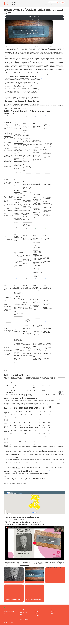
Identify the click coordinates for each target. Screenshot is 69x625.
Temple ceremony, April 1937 (9, 299)
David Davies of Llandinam (28, 79)
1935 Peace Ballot (25, 52)
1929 (27, 222)
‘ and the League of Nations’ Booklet (28, 155)
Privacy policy (7, 613)
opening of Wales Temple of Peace (12, 93)
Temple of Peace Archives (53, 105)
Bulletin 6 (35, 258)
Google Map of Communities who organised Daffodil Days (18, 481)
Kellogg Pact (29, 91)
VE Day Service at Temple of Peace (37, 343)
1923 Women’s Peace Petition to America (53, 50)
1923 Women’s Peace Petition (33, 89)
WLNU (5, 108)
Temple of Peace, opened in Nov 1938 (37, 53)
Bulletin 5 (35, 256)
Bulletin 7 (35, 259)
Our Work (45, 4)
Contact (59, 4)
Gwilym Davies (10, 108)
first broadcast (8, 161)
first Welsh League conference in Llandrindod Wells (48, 59)
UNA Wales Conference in (46, 352)
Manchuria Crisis (47, 455)
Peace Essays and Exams (38, 394)
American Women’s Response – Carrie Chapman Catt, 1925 (37, 142)
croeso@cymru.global (24, 619)
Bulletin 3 (35, 254)
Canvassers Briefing (37, 251)
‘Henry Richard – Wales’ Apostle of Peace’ (27, 168)
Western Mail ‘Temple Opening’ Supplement (18, 308)
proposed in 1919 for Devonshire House (27, 208)
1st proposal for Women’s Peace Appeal (8, 168)
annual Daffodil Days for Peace (45, 385)
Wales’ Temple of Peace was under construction (32, 459)
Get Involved (50, 4)
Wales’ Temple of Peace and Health (21, 72)
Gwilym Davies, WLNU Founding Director (34, 19)
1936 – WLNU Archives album (47, 258)
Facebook (37, 609)
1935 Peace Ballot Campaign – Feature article (37, 244)
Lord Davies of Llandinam (20, 108)
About (40, 4)
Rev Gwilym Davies (37, 62)
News (55, 4)
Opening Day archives (18, 298)
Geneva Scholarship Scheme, (26, 394)
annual (18, 474)
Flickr (27, 104)
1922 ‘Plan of (8, 155)
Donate (63, 4)
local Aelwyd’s (22, 467)
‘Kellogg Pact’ (16, 218)
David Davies (28, 62)
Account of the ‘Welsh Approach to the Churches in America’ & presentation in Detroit (37, 156)
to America (37, 149)
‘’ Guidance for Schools (27, 160)
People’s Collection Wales (18, 104)
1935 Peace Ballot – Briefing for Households (37, 249)
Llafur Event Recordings (25, 565)
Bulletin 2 (35, 252)
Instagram (37, 611)
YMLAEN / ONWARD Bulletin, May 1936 (37, 262)
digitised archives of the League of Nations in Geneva (20, 368)
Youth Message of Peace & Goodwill (40, 52)
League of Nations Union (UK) (18, 519)
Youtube (37, 613)
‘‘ (7, 215)
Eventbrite (37, 615)
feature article (17, 139)
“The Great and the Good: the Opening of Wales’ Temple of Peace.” (20, 98)
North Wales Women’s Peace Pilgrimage (33, 390)
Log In (52, 613)
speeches (20, 301)
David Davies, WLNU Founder (34, 16)
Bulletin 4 (35, 255)
